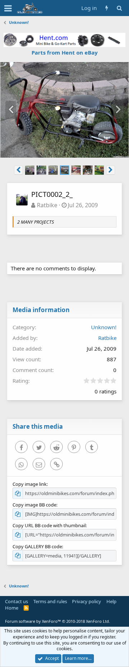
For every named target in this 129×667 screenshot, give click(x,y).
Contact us (16, 601)
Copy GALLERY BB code (37, 546)
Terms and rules (50, 601)
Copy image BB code (34, 504)
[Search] (119, 8)
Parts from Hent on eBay (65, 52)
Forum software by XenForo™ (57, 621)
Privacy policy (86, 601)
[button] (8, 8)
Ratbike (47, 205)
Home (11, 608)
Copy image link (30, 484)
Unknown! (103, 327)
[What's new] (106, 8)
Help (111, 601)
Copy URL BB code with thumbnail (49, 525)
